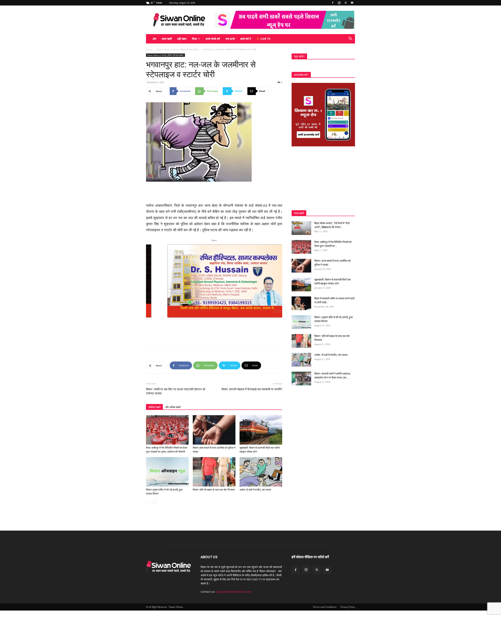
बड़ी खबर (182, 39)
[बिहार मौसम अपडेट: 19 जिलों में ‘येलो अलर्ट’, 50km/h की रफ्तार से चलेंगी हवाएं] (301, 228)
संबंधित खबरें (154, 407)
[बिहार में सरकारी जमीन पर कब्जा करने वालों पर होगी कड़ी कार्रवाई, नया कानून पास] (301, 303)
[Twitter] (346, 2)
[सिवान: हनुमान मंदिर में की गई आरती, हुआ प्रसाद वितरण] (167, 472)
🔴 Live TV (263, 39)
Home (149, 49)
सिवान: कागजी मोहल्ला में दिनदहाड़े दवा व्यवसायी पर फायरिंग (252, 389)
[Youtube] (352, 2)
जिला (194, 39)
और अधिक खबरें (173, 407)
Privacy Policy (347, 607)
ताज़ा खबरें (167, 39)
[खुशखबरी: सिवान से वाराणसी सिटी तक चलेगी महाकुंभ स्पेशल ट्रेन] (261, 430)
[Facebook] (333, 2)
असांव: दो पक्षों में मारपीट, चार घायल (255, 489)
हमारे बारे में (245, 39)
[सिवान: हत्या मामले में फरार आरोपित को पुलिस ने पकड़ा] (214, 430)
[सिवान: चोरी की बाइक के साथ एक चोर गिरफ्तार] (214, 472)
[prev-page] (148, 501)
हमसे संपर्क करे (213, 39)
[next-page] (154, 501)
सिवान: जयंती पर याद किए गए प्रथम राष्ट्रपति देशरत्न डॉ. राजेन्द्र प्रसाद (175, 391)
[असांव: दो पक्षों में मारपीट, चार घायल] (261, 472)
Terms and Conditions (325, 607)
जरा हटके (230, 39)
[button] (350, 39)
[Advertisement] (214, 192)
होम (154, 39)
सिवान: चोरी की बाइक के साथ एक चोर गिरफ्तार (214, 489)
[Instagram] (339, 2)
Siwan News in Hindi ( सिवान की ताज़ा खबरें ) (177, 49)
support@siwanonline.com (233, 591)
